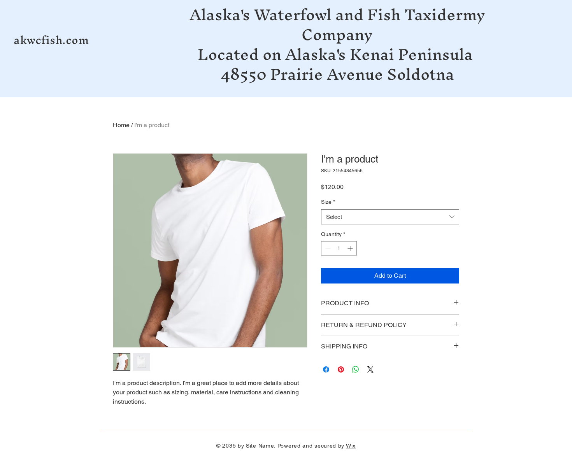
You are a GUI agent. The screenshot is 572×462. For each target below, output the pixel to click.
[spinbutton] (339, 248)
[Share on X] (370, 369)
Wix (351, 446)
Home (121, 125)
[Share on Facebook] (326, 369)
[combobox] (390, 216)
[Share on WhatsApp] (355, 369)
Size (328, 202)
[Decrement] (327, 248)
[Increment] (351, 248)
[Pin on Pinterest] (341, 369)
